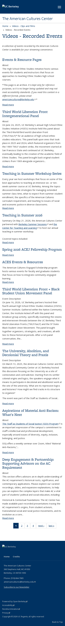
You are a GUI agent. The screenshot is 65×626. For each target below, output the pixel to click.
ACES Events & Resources (22, 262)
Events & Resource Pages (22, 59)
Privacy (6, 613)
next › (42, 526)
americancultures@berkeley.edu (19, 99)
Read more (8, 104)
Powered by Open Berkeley (15, 601)
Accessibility (8, 605)
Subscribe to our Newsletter (16, 587)
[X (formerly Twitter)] (11, 552)
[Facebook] (5, 552)
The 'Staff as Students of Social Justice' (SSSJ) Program (31, 423)
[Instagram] (22, 552)
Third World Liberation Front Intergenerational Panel (25, 113)
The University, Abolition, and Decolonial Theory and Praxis (25, 352)
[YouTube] (17, 552)
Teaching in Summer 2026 (22, 215)
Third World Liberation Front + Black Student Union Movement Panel (31, 291)
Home (5, 26)
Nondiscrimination (11, 609)
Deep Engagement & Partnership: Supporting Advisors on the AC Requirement (28, 463)
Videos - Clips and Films (23, 26)
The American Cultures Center (27, 18)
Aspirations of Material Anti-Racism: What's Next (30, 412)
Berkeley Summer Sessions (33, 224)
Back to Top (57, 622)
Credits (16, 556)
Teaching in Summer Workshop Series (32, 173)
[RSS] (28, 552)
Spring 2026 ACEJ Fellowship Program (32, 249)
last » (52, 526)
